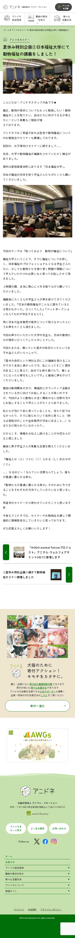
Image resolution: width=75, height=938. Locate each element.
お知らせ (10, 862)
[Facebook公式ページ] (45, 841)
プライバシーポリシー (50, 909)
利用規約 (32, 909)
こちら (44, 695)
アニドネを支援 (66, 7)
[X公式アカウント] (37, 841)
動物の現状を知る (14, 873)
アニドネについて (14, 885)
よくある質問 (37, 828)
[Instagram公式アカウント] (53, 841)
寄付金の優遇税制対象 (40, 684)
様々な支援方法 (39, 687)
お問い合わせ (59, 828)
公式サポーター (48, 691)
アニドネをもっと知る (16, 828)
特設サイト (11, 891)
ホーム (6, 30)
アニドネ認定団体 (14, 867)
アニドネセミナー (19, 30)
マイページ (19, 909)
